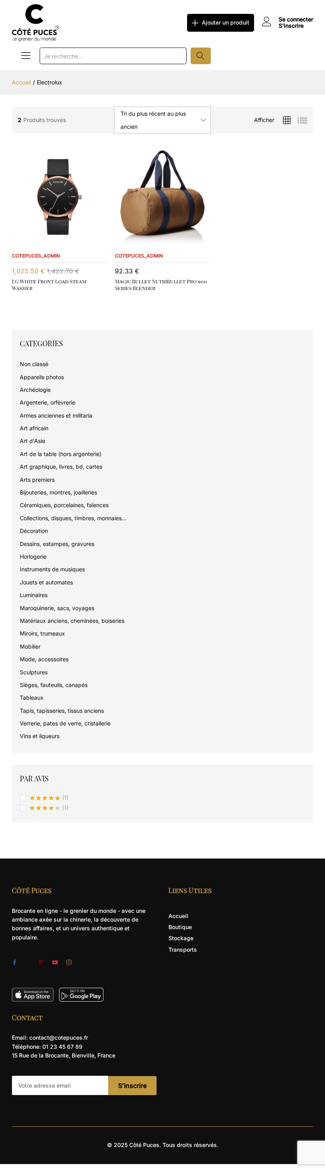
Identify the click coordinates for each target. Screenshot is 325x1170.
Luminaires (34, 595)
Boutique (180, 927)
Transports (182, 949)
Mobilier (30, 646)
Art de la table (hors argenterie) (60, 453)
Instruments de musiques (52, 569)
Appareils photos (42, 377)
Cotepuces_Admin (36, 256)
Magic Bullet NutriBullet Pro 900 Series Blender (161, 284)
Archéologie (35, 389)
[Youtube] (55, 962)
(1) (49, 798)
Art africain (34, 428)
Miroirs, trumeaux (42, 633)
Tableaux (32, 697)
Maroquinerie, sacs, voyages (57, 608)
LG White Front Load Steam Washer (49, 284)
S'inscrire (291, 26)
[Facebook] (14, 962)
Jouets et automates (46, 582)
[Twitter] (28, 962)
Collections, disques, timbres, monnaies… (73, 518)
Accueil (178, 915)
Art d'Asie (32, 440)
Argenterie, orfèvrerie (47, 402)
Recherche (201, 56)
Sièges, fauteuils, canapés (54, 684)
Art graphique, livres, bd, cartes (61, 466)
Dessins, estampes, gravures (57, 543)
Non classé (34, 364)
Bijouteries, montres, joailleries (58, 492)
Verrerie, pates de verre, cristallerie (65, 723)
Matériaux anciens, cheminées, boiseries (72, 620)
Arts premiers (37, 479)
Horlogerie (33, 556)
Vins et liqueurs (39, 736)
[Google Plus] (41, 962)
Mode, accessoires (44, 659)
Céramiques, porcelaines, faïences (64, 505)
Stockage (180, 938)
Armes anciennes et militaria (56, 415)
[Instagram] (69, 963)
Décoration (34, 530)
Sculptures (34, 672)
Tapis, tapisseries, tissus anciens (62, 710)
